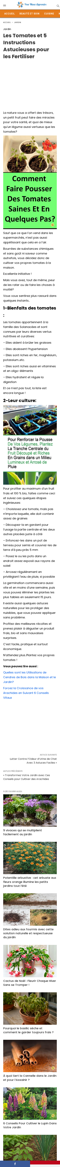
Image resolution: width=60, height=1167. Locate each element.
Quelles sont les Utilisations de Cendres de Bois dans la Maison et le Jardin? (29, 677)
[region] (30, 84)
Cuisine (49, 13)
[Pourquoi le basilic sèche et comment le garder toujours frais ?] (30, 1008)
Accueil (9, 13)
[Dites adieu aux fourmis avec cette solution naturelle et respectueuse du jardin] (30, 909)
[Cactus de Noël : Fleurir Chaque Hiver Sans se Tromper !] (30, 961)
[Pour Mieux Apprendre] (31, 4)
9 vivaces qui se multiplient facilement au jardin (22, 832)
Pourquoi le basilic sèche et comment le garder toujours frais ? (28, 1030)
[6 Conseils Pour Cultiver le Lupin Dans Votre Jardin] (30, 1103)
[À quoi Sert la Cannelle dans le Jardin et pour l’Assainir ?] (30, 1056)
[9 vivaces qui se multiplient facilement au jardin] (30, 810)
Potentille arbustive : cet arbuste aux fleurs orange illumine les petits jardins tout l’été (29, 882)
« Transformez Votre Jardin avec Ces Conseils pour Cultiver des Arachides (26, 777)
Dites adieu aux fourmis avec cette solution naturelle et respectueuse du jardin (28, 933)
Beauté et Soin (30, 13)
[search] (57, 5)
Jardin (17, 22)
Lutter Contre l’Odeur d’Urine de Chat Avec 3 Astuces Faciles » (33, 761)
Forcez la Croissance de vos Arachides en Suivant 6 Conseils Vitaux (26, 692)
